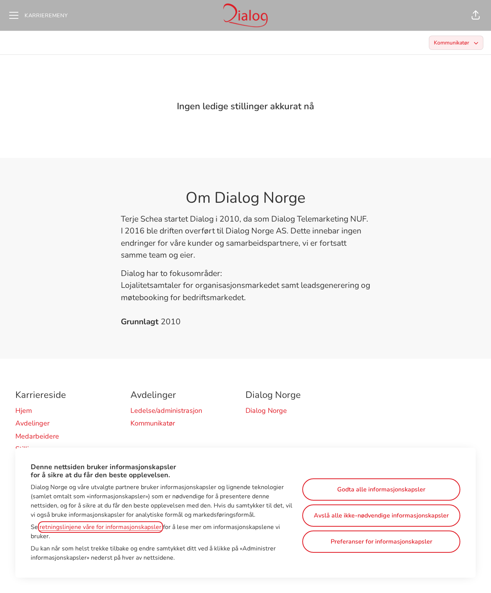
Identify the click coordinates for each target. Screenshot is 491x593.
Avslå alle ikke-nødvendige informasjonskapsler (381, 515)
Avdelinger (32, 423)
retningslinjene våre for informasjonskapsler (100, 527)
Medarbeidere (37, 436)
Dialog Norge (266, 410)
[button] (475, 15)
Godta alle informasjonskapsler (381, 489)
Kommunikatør (152, 423)
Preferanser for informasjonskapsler (381, 541)
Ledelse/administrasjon (166, 410)
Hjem (23, 410)
